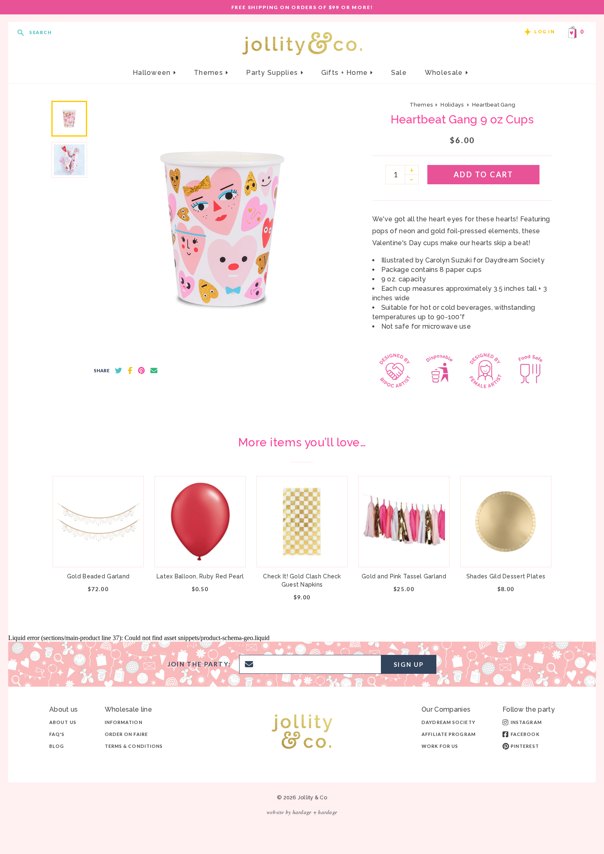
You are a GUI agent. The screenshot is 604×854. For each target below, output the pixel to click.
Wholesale (445, 73)
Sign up (409, 664)
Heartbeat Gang (494, 105)
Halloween (153, 73)
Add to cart (484, 174)
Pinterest (525, 746)
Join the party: (199, 664)
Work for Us (440, 746)
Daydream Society (448, 722)
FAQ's (57, 734)
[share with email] (153, 370)
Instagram (526, 722)
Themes (209, 73)
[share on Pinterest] (141, 370)
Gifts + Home (345, 73)
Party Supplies (273, 73)
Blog (56, 746)
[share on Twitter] (118, 370)
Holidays (451, 105)
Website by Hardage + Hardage (302, 812)
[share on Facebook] (130, 370)
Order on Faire (126, 734)
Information (124, 722)
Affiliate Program (449, 734)
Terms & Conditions (134, 746)
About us (62, 722)
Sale (399, 73)
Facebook (525, 734)
